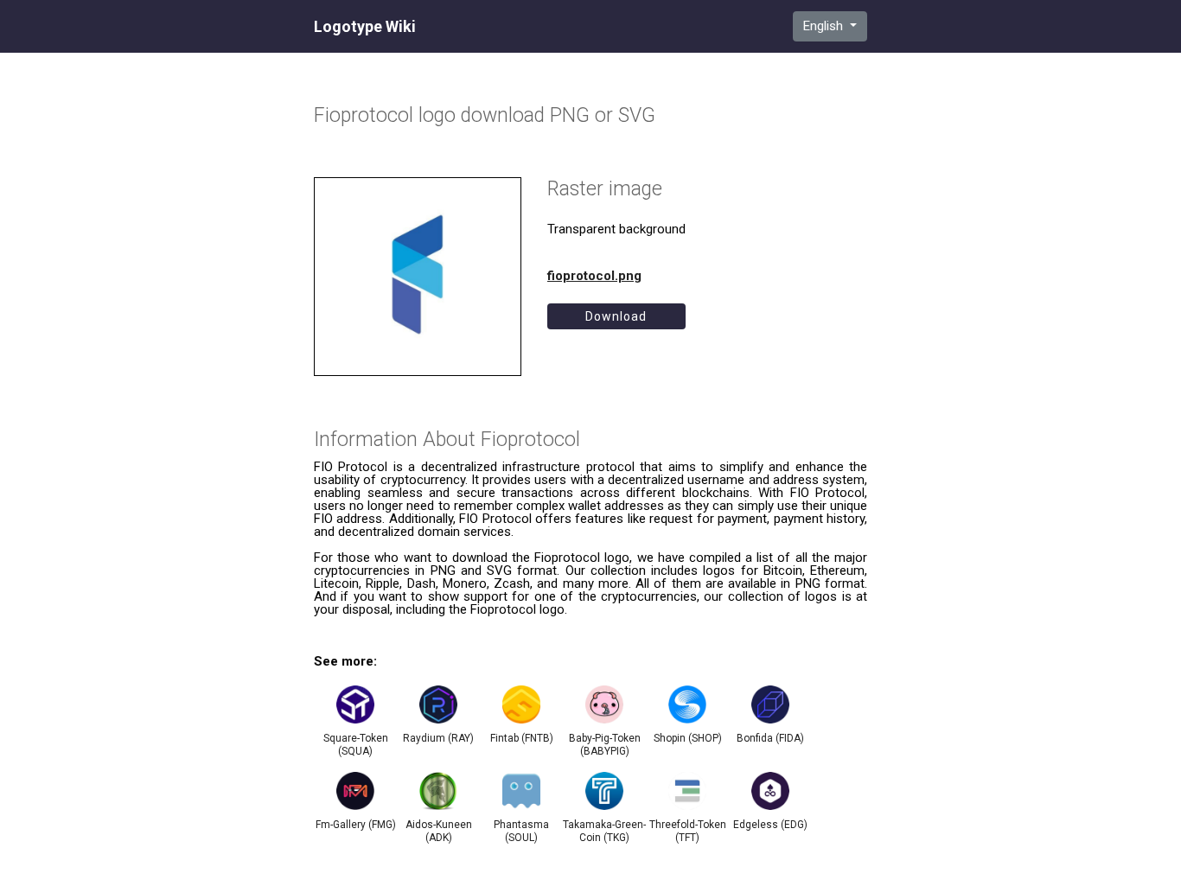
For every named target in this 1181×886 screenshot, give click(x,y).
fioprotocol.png (594, 276)
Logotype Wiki (365, 27)
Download (616, 316)
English (824, 26)
